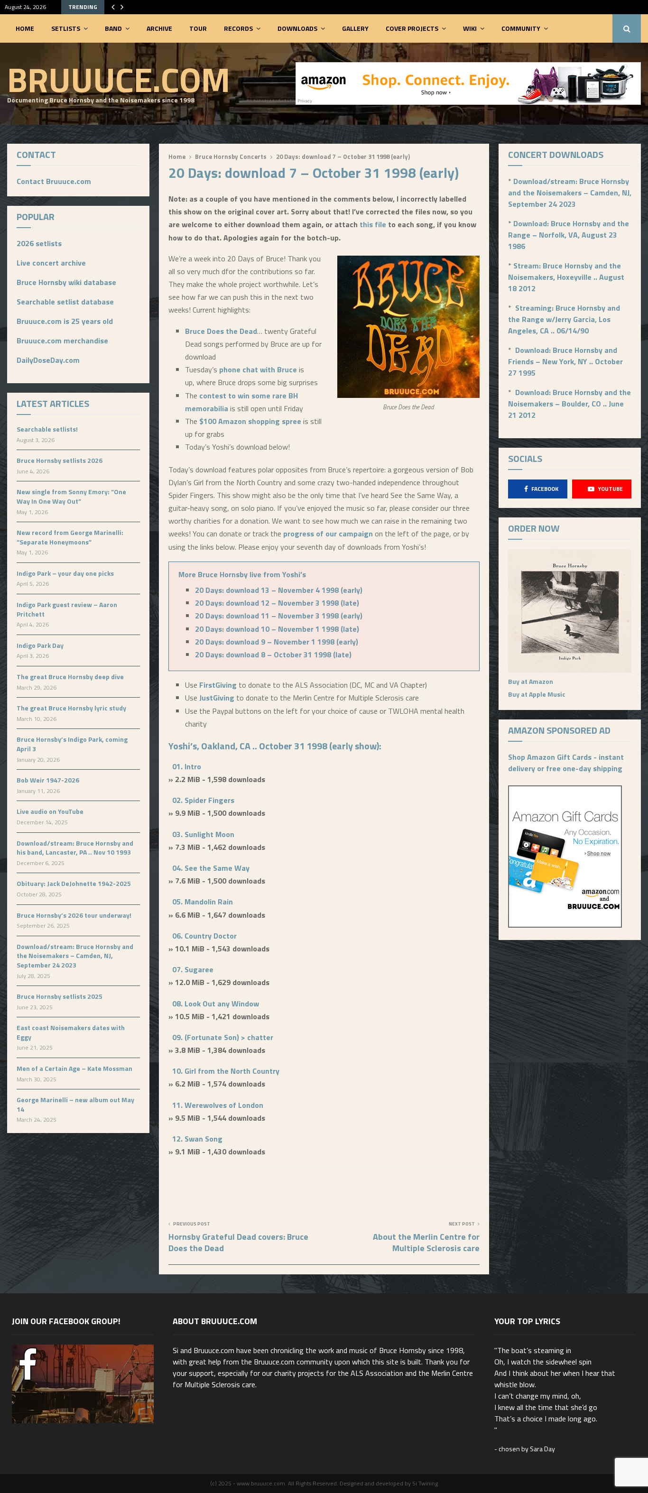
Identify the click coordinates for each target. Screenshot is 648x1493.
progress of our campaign (328, 533)
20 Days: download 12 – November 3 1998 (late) (277, 602)
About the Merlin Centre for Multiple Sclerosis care (426, 1242)
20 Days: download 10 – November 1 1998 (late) (277, 629)
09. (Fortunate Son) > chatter (222, 1037)
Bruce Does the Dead (221, 331)
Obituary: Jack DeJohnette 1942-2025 (74, 883)
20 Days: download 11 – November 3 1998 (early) (278, 615)
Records (238, 28)
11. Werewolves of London (217, 1105)
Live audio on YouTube (50, 811)
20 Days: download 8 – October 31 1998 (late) (273, 654)
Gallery (355, 28)
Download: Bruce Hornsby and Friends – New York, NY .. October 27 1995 (565, 361)
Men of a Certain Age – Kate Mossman (74, 1068)
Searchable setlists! (47, 429)
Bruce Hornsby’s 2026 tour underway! (74, 915)
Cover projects (412, 28)
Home (25, 28)
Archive (159, 28)
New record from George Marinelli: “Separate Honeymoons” (70, 537)
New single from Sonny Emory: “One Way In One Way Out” (71, 496)
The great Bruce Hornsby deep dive (70, 677)
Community (520, 28)
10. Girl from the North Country (225, 1071)
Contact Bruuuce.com (54, 181)
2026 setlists (39, 243)
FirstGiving (218, 685)
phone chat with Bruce (258, 369)
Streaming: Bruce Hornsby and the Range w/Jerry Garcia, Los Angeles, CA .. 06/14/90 (564, 319)
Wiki (470, 28)
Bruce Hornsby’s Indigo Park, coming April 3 (72, 744)
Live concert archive (51, 262)
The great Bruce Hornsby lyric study (71, 708)
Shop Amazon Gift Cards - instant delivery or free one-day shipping (566, 762)
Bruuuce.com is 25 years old (65, 321)
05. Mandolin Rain (202, 901)
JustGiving (217, 697)
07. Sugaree (192, 969)
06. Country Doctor (204, 935)
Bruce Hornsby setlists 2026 (59, 460)
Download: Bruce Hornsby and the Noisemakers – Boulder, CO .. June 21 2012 (569, 404)
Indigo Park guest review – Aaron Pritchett (67, 609)
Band (113, 28)
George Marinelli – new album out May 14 (75, 1104)
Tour (198, 28)
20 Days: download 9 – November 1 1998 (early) (276, 641)
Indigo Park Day (40, 645)
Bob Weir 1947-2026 (48, 780)
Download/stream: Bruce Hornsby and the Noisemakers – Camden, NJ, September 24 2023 (75, 955)
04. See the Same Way (211, 868)
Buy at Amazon (530, 681)
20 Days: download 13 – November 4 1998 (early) (278, 590)
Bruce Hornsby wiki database (66, 282)
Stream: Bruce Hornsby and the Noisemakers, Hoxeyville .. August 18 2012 (566, 277)
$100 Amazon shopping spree (250, 421)
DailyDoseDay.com (48, 360)
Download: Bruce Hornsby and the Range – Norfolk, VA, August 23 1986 (568, 235)
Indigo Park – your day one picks (65, 573)
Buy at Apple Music (536, 694)
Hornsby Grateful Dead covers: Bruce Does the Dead (238, 1242)
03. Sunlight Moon (203, 834)
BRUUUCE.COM (118, 79)
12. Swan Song (197, 1138)
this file (374, 224)
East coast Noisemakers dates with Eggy (71, 1032)
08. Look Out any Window (215, 1003)
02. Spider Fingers (203, 800)
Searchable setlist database (65, 301)
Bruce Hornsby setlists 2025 (59, 996)
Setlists (65, 28)
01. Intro (186, 766)
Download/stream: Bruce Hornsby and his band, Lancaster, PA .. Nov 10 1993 (75, 847)
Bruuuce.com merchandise (62, 340)
